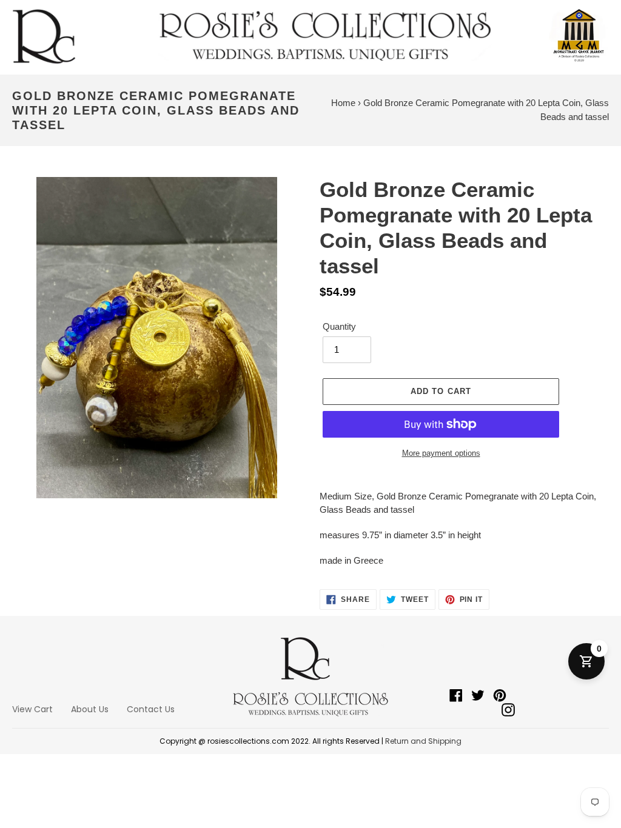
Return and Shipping (423, 741)
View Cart (32, 709)
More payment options (441, 453)
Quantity (339, 326)
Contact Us (151, 709)
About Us (90, 709)
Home (343, 103)
